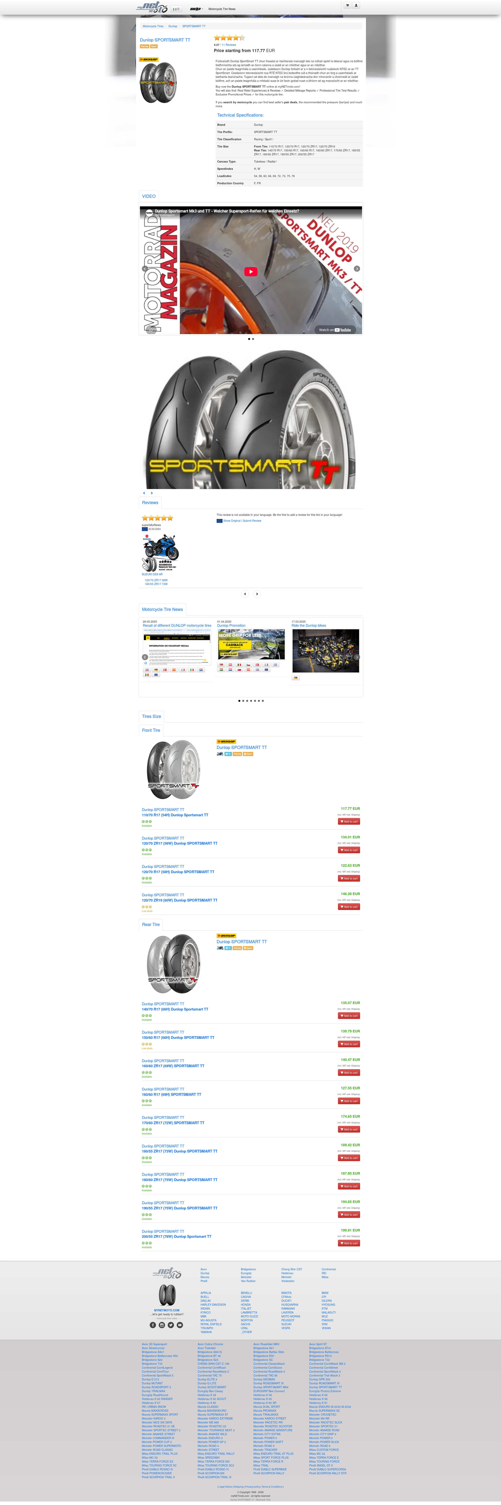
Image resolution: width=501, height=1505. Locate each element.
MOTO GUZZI (249, 1316)
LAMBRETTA (249, 1312)
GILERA (327, 1301)
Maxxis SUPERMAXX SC (324, 1410)
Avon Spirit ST (318, 1344)
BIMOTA (286, 1293)
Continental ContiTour (155, 1371)
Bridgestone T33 (152, 1364)
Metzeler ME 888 (208, 1422)
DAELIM (206, 1301)
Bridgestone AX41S (210, 1352)
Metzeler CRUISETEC (322, 1414)
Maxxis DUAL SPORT (266, 1407)
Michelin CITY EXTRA (266, 1434)
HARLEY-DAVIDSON (213, 1304)
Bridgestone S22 (152, 1360)
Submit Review (252, 520)
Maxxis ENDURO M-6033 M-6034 (330, 1407)
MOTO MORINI (290, 1316)
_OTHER (246, 1332)
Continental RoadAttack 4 (269, 1371)
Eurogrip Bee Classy (210, 1391)
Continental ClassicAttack (269, 1364)
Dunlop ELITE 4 (207, 1379)
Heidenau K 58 (262, 1395)
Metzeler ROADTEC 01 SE (158, 1426)
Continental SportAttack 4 (325, 1371)
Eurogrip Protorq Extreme (325, 1391)
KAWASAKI (288, 1308)
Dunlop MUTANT (152, 1383)
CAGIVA (246, 1297)
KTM (325, 1308)
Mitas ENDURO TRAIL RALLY (216, 1454)
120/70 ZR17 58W (156, 580)
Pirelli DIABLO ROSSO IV (213, 1469)
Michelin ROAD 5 (264, 1446)
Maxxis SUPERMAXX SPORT (160, 1414)
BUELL (205, 1297)
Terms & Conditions (272, 1486)
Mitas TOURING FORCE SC (159, 1465)
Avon (204, 1269)
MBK (203, 1316)
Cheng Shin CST (291, 1269)
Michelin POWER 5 (265, 1438)
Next (357, 269)
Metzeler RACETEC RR (268, 1422)
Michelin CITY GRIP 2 (322, 1434)
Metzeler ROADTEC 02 (212, 1426)
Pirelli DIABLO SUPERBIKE (270, 1469)
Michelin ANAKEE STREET (158, 1434)
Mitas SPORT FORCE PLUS (270, 1457)
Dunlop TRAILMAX (153, 1391)
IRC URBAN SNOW (154, 1407)
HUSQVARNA (289, 1304)
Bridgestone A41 (263, 1348)
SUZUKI (286, 1324)
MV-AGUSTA (208, 1320)
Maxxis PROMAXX (264, 1410)
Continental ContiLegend (157, 1367)
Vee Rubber (248, 1281)
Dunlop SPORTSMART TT (175, 812)
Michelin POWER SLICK (324, 1442)
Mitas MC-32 (317, 1454)
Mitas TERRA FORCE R (268, 1461)
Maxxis (205, 1277)
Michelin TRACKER (265, 1450)
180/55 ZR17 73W (156, 584)
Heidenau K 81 (318, 1403)
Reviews (229, 45)
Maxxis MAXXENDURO (212, 1410)
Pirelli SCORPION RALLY (268, 1473)
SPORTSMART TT (194, 26)
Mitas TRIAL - (261, 1465)
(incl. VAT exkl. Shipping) (348, 814)
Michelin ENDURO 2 (210, 1438)
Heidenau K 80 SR (264, 1403)
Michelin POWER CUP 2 (157, 1442)
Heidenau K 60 (318, 1395)
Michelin (286, 1277)
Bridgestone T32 (319, 1360)
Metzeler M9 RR (319, 1418)
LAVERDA (287, 1312)
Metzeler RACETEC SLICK (325, 1422)
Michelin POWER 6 (321, 1438)
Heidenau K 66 (318, 1399)
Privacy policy (252, 1486)
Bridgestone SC (263, 1360)
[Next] (151, 493)
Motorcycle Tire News (222, 9)
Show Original (232, 520)
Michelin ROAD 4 (208, 1446)
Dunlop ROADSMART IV (324, 1383)
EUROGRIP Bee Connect (269, 1391)
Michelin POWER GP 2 (212, 1442)
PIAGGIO (327, 1320)
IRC (324, 1273)
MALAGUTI (329, 1312)
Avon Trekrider (207, 1348)
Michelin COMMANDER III (158, 1438)
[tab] (149, 196)
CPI (324, 1297)
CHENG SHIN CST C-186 (213, 1364)
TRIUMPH (207, 1328)
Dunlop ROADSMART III (268, 1383)
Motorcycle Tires (153, 26)
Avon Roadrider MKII (266, 1344)
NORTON (247, 1320)
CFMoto (286, 1297)
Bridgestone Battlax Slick (268, 1352)
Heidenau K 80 (207, 1403)
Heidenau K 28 (207, 1395)
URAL (244, 1328)
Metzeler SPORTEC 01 (323, 1426)
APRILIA (206, 1293)
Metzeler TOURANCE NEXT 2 (216, 1430)
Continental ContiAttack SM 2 (327, 1364)
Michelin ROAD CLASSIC (157, 1450)
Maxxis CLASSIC (208, 1407)
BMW (325, 1293)
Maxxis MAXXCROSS (155, 1410)
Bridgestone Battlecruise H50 (160, 1356)
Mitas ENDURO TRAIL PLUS (160, 1454)
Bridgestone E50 (263, 1356)
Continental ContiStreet (323, 1367)
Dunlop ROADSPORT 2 (156, 1387)
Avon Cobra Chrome (210, 1344)
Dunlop (173, 26)
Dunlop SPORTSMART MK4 (270, 1387)
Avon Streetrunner (153, 1348)
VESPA (285, 1328)
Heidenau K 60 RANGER (157, 1399)
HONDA (245, 1304)
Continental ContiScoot (267, 1367)
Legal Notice (225, 1486)
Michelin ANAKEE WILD (212, 1434)
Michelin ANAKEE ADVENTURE (272, 1430)
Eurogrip (246, 1273)
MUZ (325, 1316)
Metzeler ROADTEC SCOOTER (272, 1426)
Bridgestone (248, 1269)
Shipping (238, 1486)
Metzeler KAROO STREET (269, 1418)
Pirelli (204, 1281)
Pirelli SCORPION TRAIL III (214, 1477)
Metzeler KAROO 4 (154, 1418)
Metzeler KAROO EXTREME (215, 1418)
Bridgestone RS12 (320, 1356)
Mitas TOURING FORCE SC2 (216, 1465)
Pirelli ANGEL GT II (321, 1465)
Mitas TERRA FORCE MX (214, 1461)
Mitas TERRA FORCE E (324, 1457)
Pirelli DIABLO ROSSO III (157, 1469)
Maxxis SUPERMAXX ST (213, 1414)
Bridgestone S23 (208, 1360)
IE (178, 9)
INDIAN (205, 1308)
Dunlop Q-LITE (207, 1383)
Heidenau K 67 (151, 1403)
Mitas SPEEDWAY (209, 1457)
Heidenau (287, 1273)
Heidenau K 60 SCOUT (212, 1399)
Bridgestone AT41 (320, 1348)
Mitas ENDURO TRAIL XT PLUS (273, 1454)
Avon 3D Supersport (154, 1344)
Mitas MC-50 (150, 1457)
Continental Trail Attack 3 (324, 1375)
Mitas (325, 1277)
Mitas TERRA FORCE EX (157, 1461)
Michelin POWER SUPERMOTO (161, 1446)
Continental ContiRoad (212, 1367)
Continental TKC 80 (265, 1375)
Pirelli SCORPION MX (211, 1473)
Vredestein (288, 1281)
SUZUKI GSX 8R (152, 574)
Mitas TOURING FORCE (324, 1461)
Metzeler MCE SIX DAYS (157, 1422)
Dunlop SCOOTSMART (212, 1387)
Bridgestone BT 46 (209, 1356)
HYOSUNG (328, 1304)
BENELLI (246, 1293)
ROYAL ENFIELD (211, 1324)
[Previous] (144, 493)
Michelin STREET (208, 1450)
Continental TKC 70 (210, 1375)
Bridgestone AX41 (153, 1352)
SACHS (245, 1324)
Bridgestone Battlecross (324, 1352)
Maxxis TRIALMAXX (265, 1414)
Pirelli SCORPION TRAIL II (158, 1477)
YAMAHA (206, 1332)
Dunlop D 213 (150, 1379)
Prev (145, 269)
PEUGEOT (288, 1320)
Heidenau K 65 (262, 1399)
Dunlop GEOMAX (264, 1379)
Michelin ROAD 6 (319, 1446)
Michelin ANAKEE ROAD (324, 1430)
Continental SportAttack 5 (157, 1375)
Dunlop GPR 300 (319, 1379)
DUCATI (286, 1301)
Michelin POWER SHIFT (268, 1442)
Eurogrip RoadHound (155, 1395)
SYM (324, 1324)
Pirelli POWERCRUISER (157, 1473)
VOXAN (326, 1328)
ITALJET (246, 1308)
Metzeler (246, 1277)
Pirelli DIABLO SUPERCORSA (327, 1469)
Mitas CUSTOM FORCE (324, 1450)
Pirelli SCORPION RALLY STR (327, 1473)
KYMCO (206, 1312)
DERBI (245, 1301)
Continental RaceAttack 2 (213, 1371)
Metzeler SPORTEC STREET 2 (161, 1430)
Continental (329, 1269)
